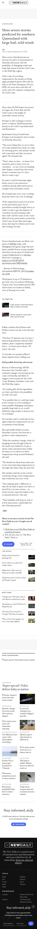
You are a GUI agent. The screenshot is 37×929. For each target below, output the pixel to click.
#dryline (27, 255)
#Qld (11, 255)
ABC (3, 49)
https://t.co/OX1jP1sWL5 (13, 261)
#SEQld (12, 244)
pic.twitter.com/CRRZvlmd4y (14, 263)
